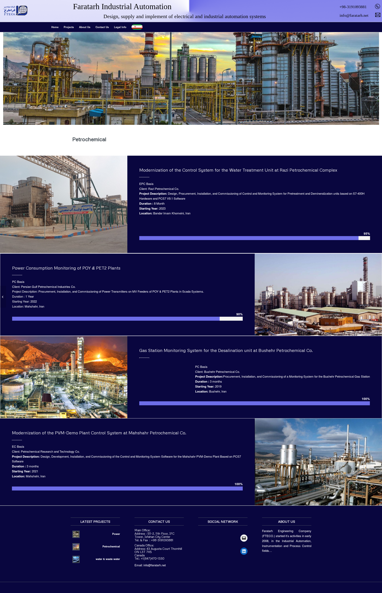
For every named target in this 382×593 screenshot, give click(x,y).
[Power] (379, 297)
